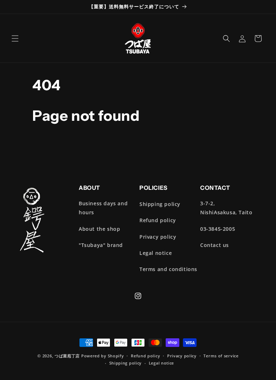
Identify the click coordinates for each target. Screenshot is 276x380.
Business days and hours (103, 208)
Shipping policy (159, 204)
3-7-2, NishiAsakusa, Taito (226, 208)
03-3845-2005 (217, 228)
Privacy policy (157, 236)
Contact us (214, 245)
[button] (15, 38)
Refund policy (157, 220)
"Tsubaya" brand (101, 245)
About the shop (99, 228)
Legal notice (155, 252)
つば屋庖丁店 (67, 355)
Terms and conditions (168, 269)
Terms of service (220, 355)
